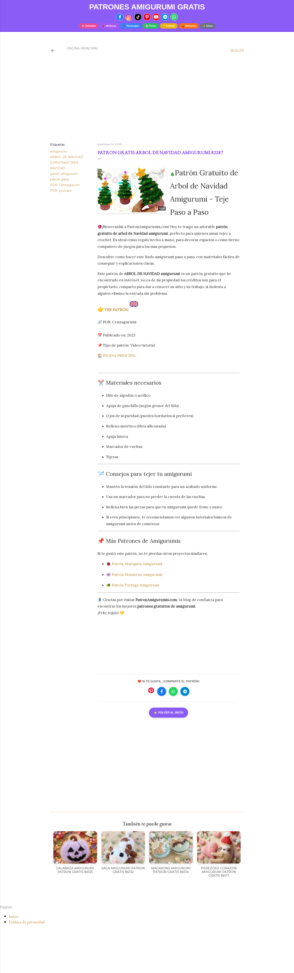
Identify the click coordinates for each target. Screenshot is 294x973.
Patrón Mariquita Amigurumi (137, 563)
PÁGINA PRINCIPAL (119, 355)
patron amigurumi (63, 174)
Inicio (13, 916)
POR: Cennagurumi (65, 185)
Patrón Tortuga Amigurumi (135, 585)
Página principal (82, 48)
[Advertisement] (147, 102)
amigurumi (58, 151)
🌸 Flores (150, 26)
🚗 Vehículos (188, 26)
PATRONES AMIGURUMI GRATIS (147, 7)
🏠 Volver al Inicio (168, 712)
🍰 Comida (168, 26)
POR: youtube (61, 191)
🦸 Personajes (131, 26)
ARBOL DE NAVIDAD (66, 157)
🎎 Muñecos (109, 26)
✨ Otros (208, 26)
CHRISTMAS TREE (64, 163)
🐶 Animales (89, 26)
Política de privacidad (27, 922)
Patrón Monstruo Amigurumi (137, 574)
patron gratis (59, 179)
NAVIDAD (57, 168)
